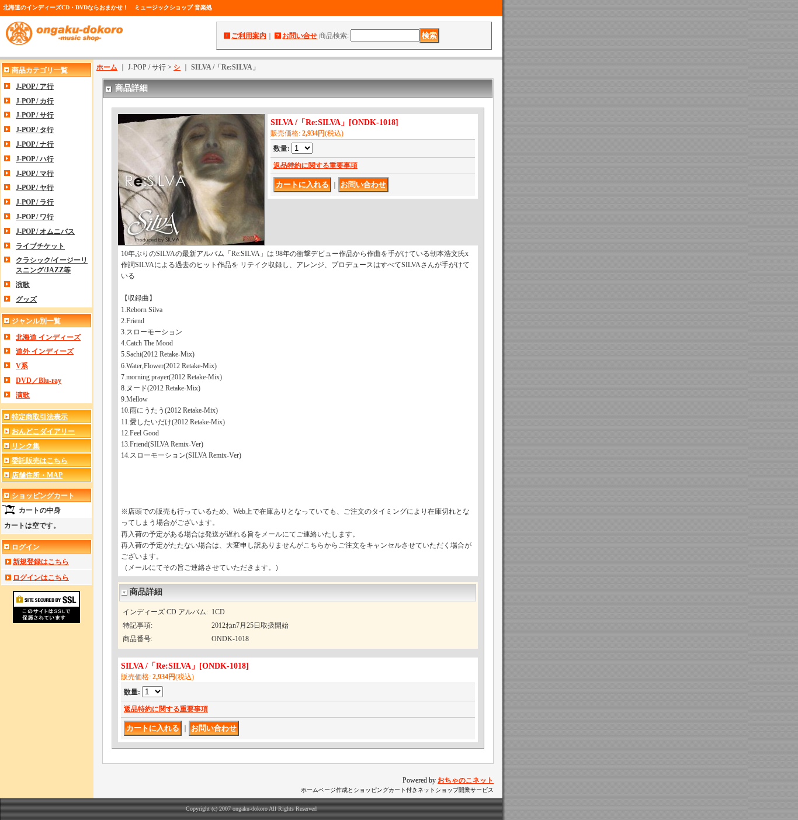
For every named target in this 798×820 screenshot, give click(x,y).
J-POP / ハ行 (35, 159)
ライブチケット (40, 246)
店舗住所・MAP (37, 475)
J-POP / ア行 (35, 86)
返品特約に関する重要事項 (315, 165)
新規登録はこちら (41, 562)
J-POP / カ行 (35, 101)
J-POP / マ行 (35, 173)
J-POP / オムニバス (45, 231)
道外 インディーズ (45, 351)
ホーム (106, 67)
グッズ (26, 299)
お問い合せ (299, 36)
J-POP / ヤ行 (35, 188)
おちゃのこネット (466, 780)
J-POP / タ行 (35, 130)
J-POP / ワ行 (35, 217)
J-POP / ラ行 (35, 202)
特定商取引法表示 (40, 417)
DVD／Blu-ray (38, 380)
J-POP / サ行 (35, 115)
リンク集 (26, 446)
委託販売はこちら (40, 460)
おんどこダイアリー (43, 431)
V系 (22, 366)
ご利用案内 (248, 36)
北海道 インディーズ (48, 337)
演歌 (23, 285)
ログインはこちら (41, 577)
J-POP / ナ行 (35, 144)
